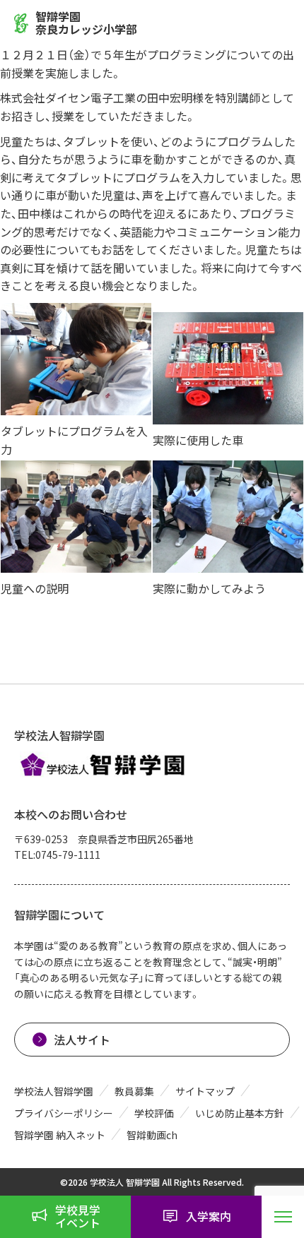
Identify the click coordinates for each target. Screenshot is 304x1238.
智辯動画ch (152, 1135)
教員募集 (134, 1091)
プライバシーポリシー (63, 1113)
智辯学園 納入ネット (59, 1135)
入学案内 (208, 1216)
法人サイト (82, 1039)
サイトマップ (205, 1091)
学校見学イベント (77, 1216)
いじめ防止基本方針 (239, 1113)
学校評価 (154, 1113)
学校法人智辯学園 (53, 1091)
